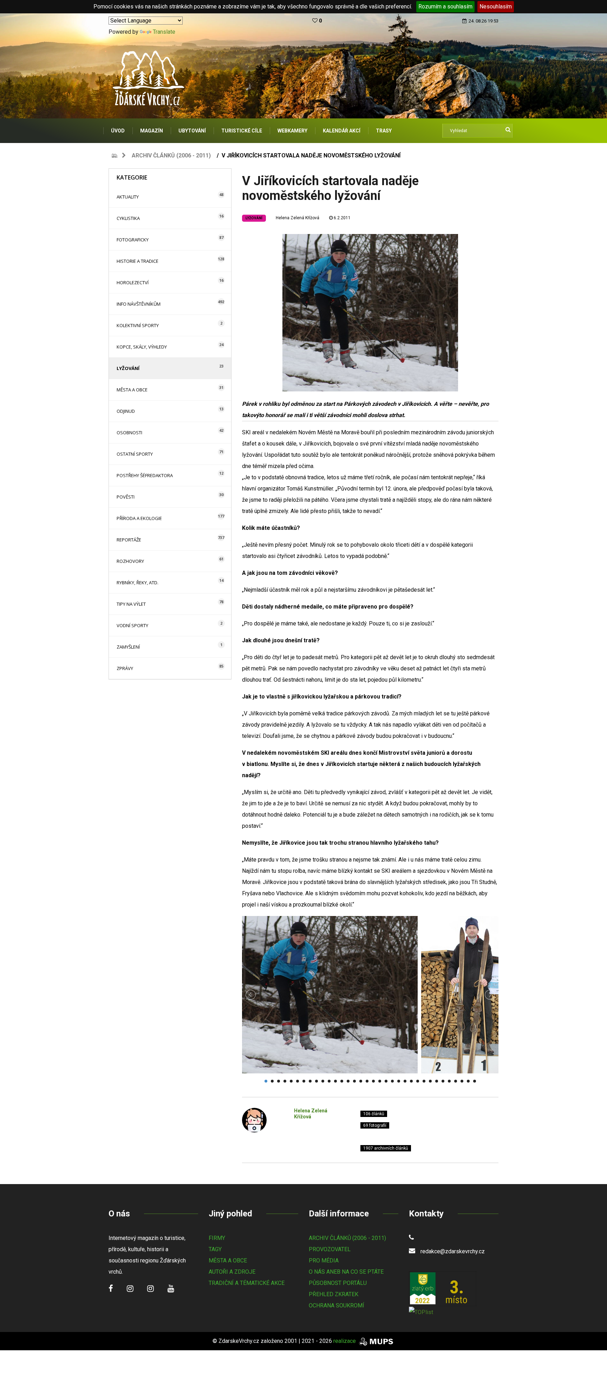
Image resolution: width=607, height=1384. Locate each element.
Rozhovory (130, 561)
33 (468, 1081)
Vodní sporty (132, 625)
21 (392, 1081)
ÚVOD (118, 131)
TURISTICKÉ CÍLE (241, 131)
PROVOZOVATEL (330, 1249)
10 (322, 1081)
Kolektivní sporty (138, 325)
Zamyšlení (128, 647)
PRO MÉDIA (324, 1260)
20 (386, 1081)
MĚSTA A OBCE (228, 1260)
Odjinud (126, 411)
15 (354, 1081)
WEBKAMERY (292, 131)
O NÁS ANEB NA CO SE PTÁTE (346, 1271)
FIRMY (217, 1238)
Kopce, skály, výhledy (142, 347)
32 (462, 1081)
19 (379, 1081)
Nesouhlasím (495, 6)
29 (443, 1081)
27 (430, 1081)
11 (329, 1081)
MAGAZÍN (151, 131)
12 (335, 1081)
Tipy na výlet (131, 604)
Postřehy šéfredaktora (145, 475)
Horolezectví (133, 282)
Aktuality (128, 197)
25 (417, 1081)
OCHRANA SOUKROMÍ (336, 1305)
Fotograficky (133, 239)
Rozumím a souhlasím (445, 6)
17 (367, 1081)
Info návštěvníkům (139, 304)
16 (360, 1081)
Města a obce (132, 389)
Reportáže (129, 540)
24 (411, 1081)
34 (474, 1081)
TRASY (384, 131)
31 (455, 1081)
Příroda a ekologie (139, 518)
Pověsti (126, 497)
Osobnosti (129, 432)
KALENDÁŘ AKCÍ (341, 131)
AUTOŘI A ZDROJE (232, 1271)
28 (436, 1081)
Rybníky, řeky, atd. (137, 582)
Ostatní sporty (135, 454)
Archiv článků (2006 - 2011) (171, 155)
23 (405, 1081)
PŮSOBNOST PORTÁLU (338, 1283)
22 (398, 1081)
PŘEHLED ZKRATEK (333, 1294)
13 (341, 1081)
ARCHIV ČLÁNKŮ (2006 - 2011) (347, 1238)
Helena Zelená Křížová (297, 217)
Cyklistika (128, 218)
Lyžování (128, 368)
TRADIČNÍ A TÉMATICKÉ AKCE (247, 1283)
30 (449, 1081)
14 (348, 1081)
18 (373, 1081)
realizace (345, 1341)
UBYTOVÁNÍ (192, 131)
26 (424, 1081)
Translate (164, 31)
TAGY (215, 1249)
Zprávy (125, 668)
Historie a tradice (137, 261)
